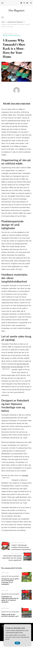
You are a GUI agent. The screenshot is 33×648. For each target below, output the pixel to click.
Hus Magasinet (16, 10)
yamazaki (24, 475)
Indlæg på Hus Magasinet (12, 35)
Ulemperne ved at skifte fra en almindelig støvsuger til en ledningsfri (10, 581)
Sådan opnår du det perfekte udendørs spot (10, 615)
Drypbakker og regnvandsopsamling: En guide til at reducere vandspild (10, 599)
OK (17, 643)
